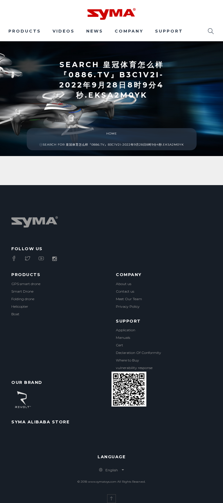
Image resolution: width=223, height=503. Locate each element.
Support (169, 31)
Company (129, 31)
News (94, 31)
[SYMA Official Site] (111, 13)
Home (111, 133)
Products (24, 31)
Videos (64, 31)
